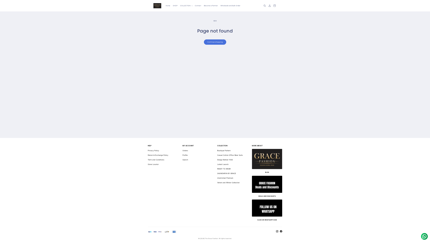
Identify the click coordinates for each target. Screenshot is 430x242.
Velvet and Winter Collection (228, 183)
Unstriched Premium (225, 178)
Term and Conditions (156, 160)
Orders (185, 150)
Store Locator (153, 164)
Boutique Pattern (224, 150)
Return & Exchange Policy (158, 155)
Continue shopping (215, 42)
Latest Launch (223, 164)
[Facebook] (281, 231)
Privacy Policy (153, 150)
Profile (185, 155)
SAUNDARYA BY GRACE (226, 173)
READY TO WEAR (224, 169)
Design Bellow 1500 (225, 160)
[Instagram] (277, 231)
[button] (186, 5)
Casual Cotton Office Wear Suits (230, 155)
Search (185, 160)
